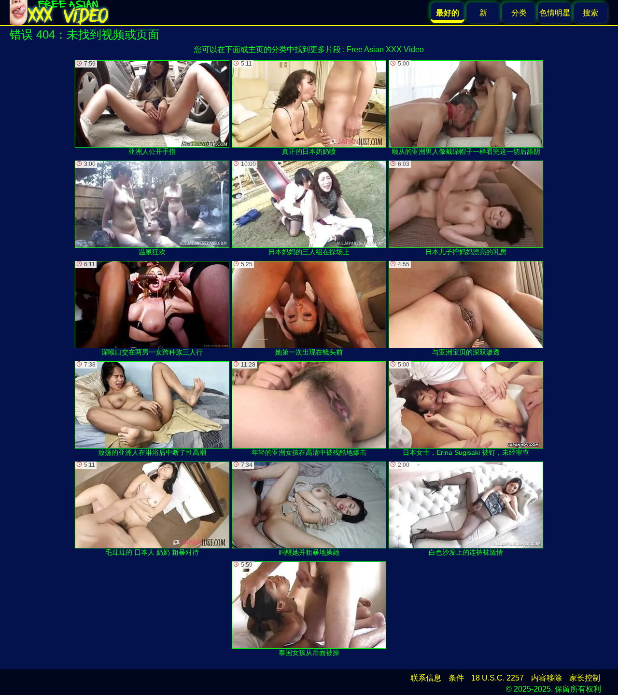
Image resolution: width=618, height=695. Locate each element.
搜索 (590, 13)
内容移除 (546, 678)
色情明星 (554, 13)
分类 (519, 13)
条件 (456, 678)
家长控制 (584, 678)
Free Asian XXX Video (385, 49)
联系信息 (425, 678)
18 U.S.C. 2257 (497, 678)
